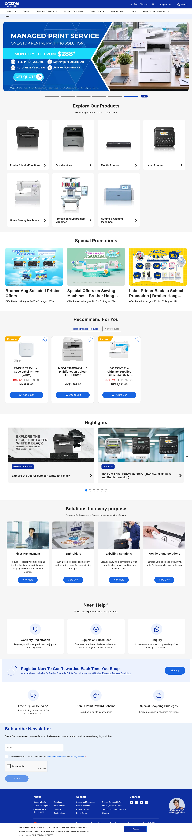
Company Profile (39, 802)
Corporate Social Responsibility (39, 810)
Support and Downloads (85, 802)
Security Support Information (113, 809)
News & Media (59, 806)
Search (184, 4)
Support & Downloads (73, 11)
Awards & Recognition (41, 806)
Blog (134, 11)
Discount (12, 339)
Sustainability (59, 802)
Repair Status (81, 813)
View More (27, 580)
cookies (29, 827)
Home (7, 17)
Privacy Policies (77, 756)
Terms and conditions (56, 756)
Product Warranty (83, 806)
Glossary (105, 813)
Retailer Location (82, 809)
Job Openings (59, 813)
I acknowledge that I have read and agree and (47, 756)
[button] (52, 96)
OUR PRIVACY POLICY (42, 835)
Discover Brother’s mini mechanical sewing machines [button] (118, 475)
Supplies (27, 11)
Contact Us (58, 809)
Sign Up (174, 670)
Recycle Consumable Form (112, 802)
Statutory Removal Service (112, 806)
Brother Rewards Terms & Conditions (112, 673)
